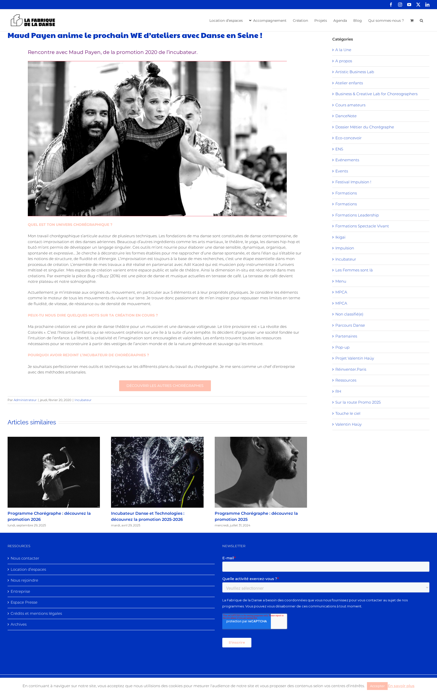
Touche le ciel (347, 413)
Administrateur (25, 400)
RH (338, 391)
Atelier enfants (349, 83)
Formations (346, 193)
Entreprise (20, 591)
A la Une (343, 49)
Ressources (345, 380)
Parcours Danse (350, 325)
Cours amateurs (350, 105)
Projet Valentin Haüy (354, 358)
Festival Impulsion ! (353, 182)
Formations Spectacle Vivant (362, 226)
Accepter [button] (377, 686)
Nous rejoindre (24, 580)
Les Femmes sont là (354, 270)
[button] (421, 20)
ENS (339, 149)
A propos (343, 60)
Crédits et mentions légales (36, 613)
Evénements (347, 159)
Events (341, 171)
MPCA (341, 292)
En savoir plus (401, 685)
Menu (340, 281)
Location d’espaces (28, 569)
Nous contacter (25, 558)
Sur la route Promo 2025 (358, 402)
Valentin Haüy (348, 424)
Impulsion (344, 248)
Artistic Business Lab (354, 71)
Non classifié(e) (349, 314)
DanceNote (346, 115)
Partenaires (346, 336)
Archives (19, 624)
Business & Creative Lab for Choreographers (376, 93)
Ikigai (340, 237)
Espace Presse (24, 602)
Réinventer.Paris (350, 369)
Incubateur (83, 400)
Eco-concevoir (348, 137)
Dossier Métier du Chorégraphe (364, 127)
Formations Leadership (357, 215)
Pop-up (342, 347)
